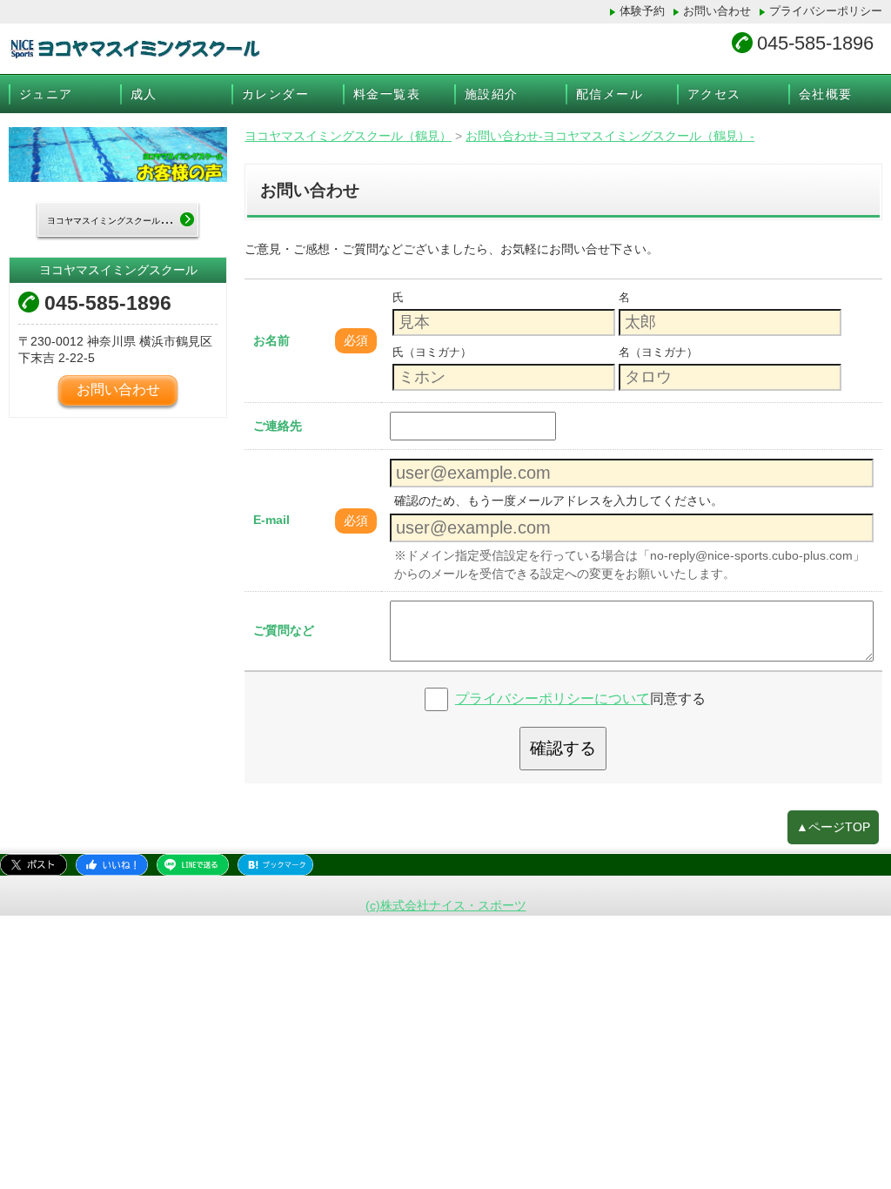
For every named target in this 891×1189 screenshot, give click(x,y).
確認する (563, 748)
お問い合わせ (717, 10)
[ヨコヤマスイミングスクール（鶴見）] (283, 48)
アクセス (714, 94)
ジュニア (46, 94)
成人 (144, 94)
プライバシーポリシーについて (552, 698)
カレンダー (275, 94)
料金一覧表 (386, 94)
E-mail (271, 520)
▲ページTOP (833, 827)
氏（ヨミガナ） (432, 352)
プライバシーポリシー (825, 10)
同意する (580, 698)
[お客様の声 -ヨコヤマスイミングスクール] (118, 154)
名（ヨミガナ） (658, 352)
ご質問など (283, 630)
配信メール (609, 94)
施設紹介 (492, 94)
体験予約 (642, 10)
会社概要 (826, 94)
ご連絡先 (277, 426)
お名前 (271, 340)
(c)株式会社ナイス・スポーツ (445, 905)
